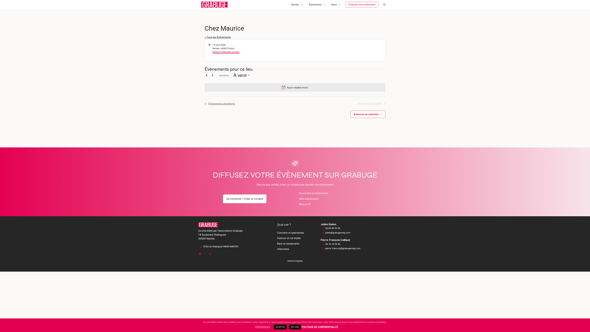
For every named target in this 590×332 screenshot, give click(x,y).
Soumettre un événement (313, 193)
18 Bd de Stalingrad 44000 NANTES (220, 246)
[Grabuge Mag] (214, 4)
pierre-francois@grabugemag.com (342, 248)
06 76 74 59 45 (332, 244)
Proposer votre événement (362, 4)
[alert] (295, 87)
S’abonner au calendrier (366, 114)
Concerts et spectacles (290, 232)
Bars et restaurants (288, 243)
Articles (295, 4)
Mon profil (305, 204)
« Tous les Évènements (218, 37)
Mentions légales (295, 261)
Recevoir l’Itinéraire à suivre (226, 51)
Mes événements (309, 198)
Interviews (283, 249)
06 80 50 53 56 (332, 228)
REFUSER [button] (295, 327)
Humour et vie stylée (289, 238)
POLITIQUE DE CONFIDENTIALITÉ (320, 327)
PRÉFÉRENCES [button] (262, 327)
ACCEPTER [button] (280, 327)
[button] (384, 4)
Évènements (315, 4)
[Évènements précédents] (206, 75)
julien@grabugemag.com (337, 232)
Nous (334, 4)
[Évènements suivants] (212, 75)
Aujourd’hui (224, 75)
